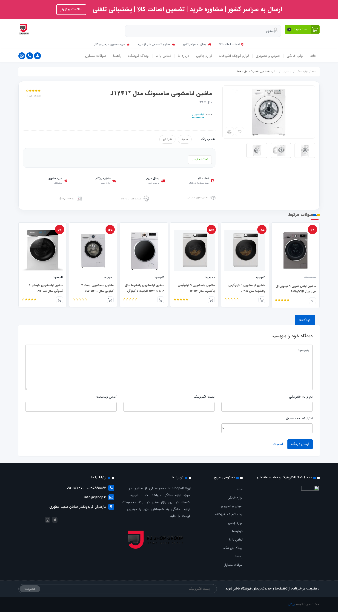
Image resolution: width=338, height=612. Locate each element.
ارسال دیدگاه (300, 444)
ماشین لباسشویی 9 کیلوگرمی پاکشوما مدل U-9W (246, 288)
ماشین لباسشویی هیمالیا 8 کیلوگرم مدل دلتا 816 (46, 288)
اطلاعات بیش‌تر (71, 9)
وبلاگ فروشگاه (138, 56)
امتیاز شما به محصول (299, 418)
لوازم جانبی (204, 56)
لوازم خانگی (295, 56)
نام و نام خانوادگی (301, 396)
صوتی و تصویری (268, 56)
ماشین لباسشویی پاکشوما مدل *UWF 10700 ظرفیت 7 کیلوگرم (144, 288)
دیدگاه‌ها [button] (304, 320)
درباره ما (183, 56)
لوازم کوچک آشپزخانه (234, 56)
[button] (302, 29)
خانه (313, 56)
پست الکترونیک (204, 396)
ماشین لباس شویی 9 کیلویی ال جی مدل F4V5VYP (296, 289)
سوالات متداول (95, 56)
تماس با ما (163, 56)
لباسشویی (198, 114)
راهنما (117, 56)
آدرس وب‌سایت (106, 396)
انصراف (278, 444)
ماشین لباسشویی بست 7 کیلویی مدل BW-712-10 (97, 288)
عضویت (29, 589)
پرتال (291, 604)
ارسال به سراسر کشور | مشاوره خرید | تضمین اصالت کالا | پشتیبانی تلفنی (186, 9)
